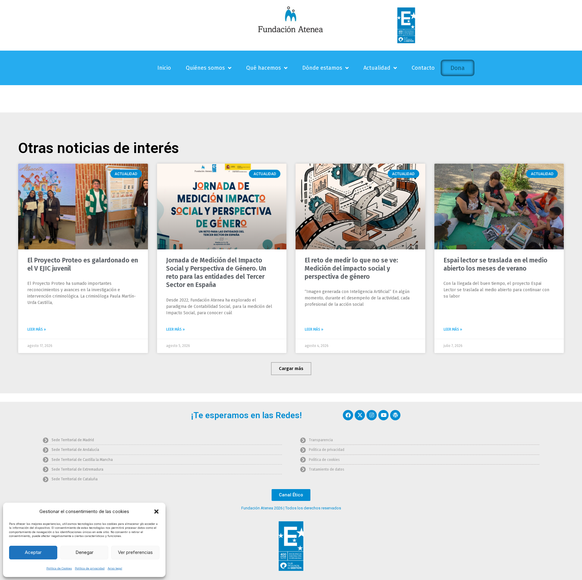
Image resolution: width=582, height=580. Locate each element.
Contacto (423, 68)
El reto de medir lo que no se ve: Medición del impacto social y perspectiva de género (351, 268)
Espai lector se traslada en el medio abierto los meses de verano (495, 264)
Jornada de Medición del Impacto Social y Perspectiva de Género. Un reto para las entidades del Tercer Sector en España (216, 272)
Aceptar (33, 552)
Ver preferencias (135, 552)
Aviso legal (115, 568)
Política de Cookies (59, 568)
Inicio (164, 68)
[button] (156, 511)
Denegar (84, 552)
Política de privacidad (90, 568)
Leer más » (36, 329)
